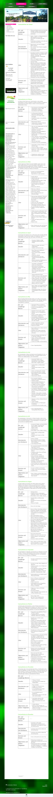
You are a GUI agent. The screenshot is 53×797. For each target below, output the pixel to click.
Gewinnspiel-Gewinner (11, 120)
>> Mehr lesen (8, 177)
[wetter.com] (11, 223)
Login (46, 784)
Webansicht (44, 786)
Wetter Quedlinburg (9, 64)
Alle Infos (11, 226)
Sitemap (15, 784)
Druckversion (10, 784)
